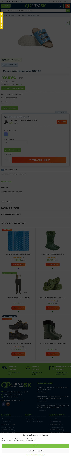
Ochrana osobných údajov (38, 454)
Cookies (28, 454)
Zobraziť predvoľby (35, 451)
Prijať (35, 446)
